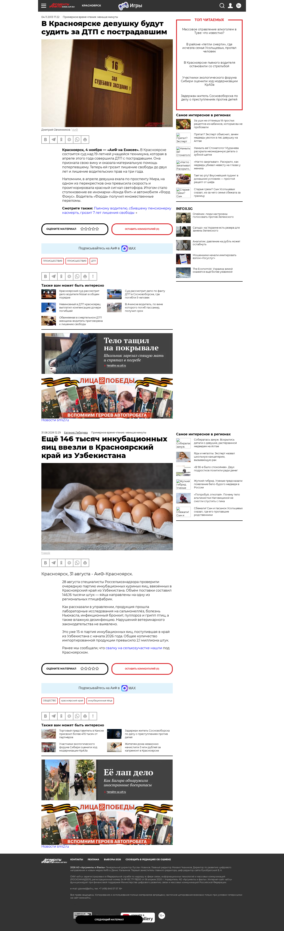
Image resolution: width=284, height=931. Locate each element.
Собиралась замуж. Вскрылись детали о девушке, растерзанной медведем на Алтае (215, 443)
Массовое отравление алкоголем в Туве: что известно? (209, 31)
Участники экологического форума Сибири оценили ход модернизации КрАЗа (209, 81)
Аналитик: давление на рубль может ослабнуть (216, 243)
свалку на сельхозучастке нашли (134, 648)
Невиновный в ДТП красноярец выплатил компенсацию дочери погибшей (80, 307)
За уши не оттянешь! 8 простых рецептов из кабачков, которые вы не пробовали (218, 124)
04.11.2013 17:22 (50, 17)
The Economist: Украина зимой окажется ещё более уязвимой (213, 270)
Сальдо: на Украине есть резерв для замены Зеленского (216, 229)
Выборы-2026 (112, 859)
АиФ (75, 129)
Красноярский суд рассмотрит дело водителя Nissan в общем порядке (79, 294)
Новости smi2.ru (55, 420)
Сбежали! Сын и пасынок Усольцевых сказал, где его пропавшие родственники (218, 511)
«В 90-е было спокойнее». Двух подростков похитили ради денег (216, 469)
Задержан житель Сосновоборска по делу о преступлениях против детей (209, 97)
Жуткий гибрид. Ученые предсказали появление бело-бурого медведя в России (218, 484)
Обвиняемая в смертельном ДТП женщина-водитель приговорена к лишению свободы (81, 321)
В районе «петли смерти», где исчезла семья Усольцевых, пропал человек (209, 48)
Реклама (93, 859)
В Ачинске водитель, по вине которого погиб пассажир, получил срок (144, 307)
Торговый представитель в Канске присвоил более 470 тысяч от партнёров (81, 734)
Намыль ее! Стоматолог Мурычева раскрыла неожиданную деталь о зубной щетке (216, 151)
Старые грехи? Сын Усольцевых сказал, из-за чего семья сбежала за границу (217, 192)
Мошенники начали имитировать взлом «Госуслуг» (214, 257)
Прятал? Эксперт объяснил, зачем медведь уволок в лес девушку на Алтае (216, 137)
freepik (45, 553)
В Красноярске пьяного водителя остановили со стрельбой (209, 64)
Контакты (76, 859)
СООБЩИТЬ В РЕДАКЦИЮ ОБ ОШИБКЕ (148, 859)
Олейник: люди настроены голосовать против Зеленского (213, 215)
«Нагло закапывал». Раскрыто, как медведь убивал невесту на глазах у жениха (217, 165)
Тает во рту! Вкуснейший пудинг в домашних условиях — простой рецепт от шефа (216, 179)
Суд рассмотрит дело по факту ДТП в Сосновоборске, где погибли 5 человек (145, 294)
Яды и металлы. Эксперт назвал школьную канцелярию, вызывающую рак (214, 457)
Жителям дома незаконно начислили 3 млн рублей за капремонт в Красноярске (143, 747)
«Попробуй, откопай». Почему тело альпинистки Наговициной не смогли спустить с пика (217, 498)
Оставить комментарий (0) (142, 229)
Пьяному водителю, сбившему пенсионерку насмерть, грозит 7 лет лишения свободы (116, 210)
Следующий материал (109, 919)
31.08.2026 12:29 (51, 432)
